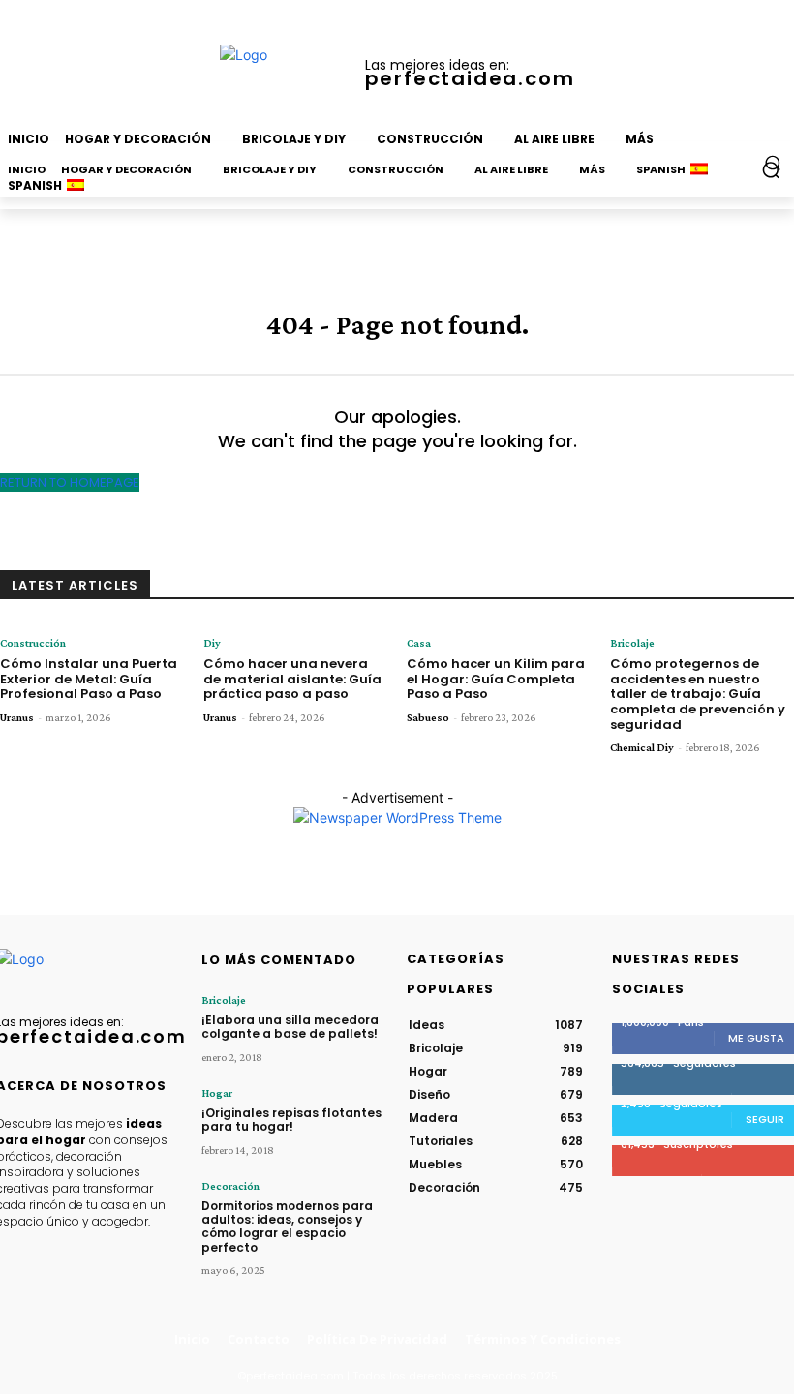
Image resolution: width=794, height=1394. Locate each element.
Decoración (230, 1186)
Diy (212, 643)
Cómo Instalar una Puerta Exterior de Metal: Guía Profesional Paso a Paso (88, 678)
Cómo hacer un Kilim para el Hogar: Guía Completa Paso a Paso (496, 678)
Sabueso (428, 717)
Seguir (765, 1119)
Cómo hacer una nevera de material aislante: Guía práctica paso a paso (292, 678)
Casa (419, 643)
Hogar (216, 1093)
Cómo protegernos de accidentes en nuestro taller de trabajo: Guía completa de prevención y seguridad (697, 693)
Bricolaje (632, 643)
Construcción (33, 643)
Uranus (17, 717)
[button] (773, 162)
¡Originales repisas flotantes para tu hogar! (291, 1120)
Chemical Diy (642, 747)
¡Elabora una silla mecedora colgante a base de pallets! (290, 1027)
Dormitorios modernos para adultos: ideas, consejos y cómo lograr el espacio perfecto (287, 1226)
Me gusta (756, 1038)
